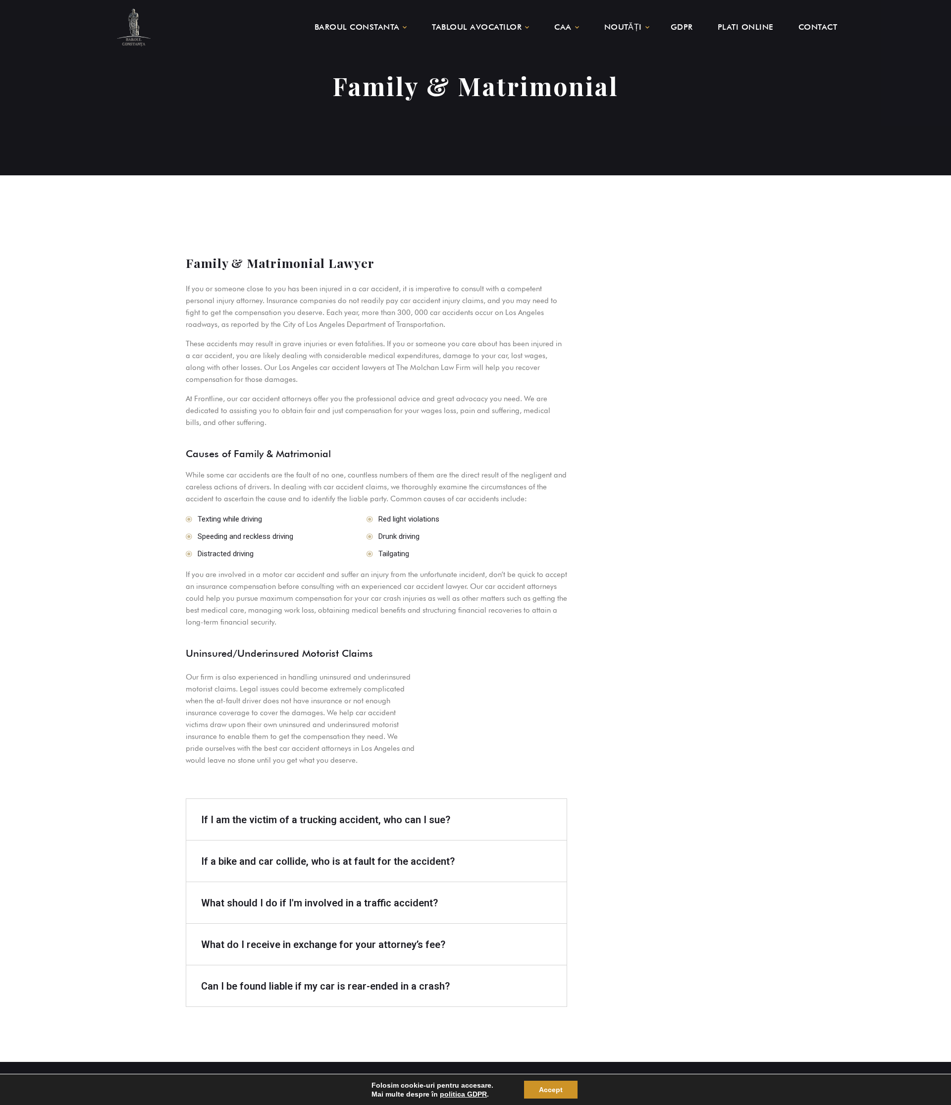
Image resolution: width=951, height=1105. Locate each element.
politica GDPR (463, 1094)
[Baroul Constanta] (134, 27)
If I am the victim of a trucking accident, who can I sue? (325, 820)
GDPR (682, 27)
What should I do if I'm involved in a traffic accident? (319, 903)
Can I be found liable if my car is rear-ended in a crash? (325, 986)
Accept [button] (551, 1090)
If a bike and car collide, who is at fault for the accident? (328, 861)
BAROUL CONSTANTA (357, 27)
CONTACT (817, 27)
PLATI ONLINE (746, 27)
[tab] (376, 819)
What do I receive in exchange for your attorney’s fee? (323, 944)
